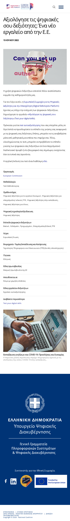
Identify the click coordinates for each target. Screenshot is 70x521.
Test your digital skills (12, 303)
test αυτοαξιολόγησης (30, 125)
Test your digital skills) (25, 118)
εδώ (45, 161)
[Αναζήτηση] (54, 7)
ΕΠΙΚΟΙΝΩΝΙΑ (8, 512)
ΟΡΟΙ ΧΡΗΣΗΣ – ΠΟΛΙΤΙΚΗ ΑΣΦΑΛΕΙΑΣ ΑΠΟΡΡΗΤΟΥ (23, 514)
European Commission (12, 175)
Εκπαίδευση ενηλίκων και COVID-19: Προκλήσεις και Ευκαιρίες (33, 354)
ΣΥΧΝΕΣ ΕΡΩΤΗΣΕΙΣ (25, 512)
